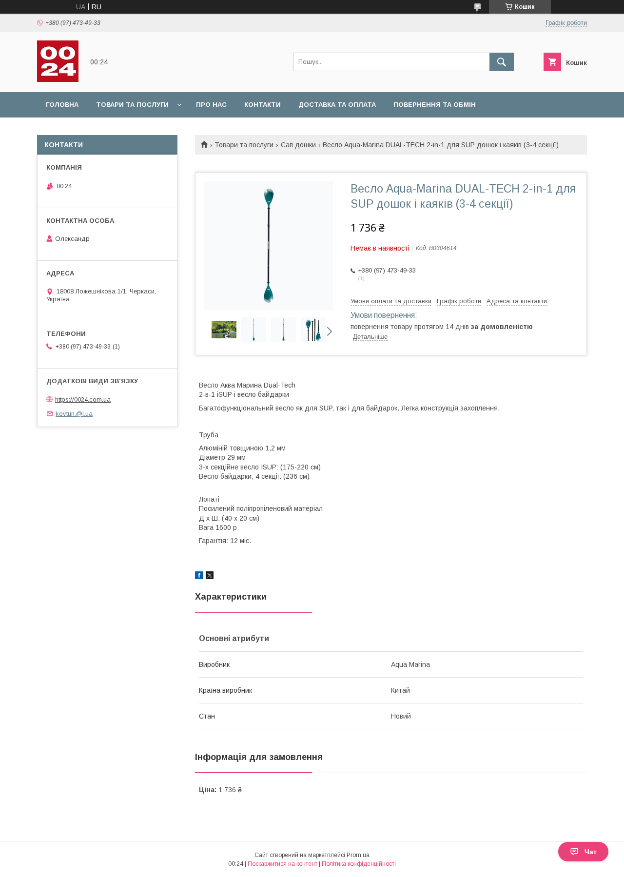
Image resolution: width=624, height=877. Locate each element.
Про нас (211, 104)
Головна (62, 104)
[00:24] (57, 79)
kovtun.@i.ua (74, 413)
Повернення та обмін (434, 104)
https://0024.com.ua (83, 399)
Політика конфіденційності (359, 863)
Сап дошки (298, 145)
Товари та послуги (132, 104)
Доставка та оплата (337, 104)
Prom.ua (358, 855)
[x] (210, 577)
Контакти (262, 104)
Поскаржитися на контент (282, 863)
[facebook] (199, 577)
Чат (591, 852)
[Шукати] (501, 62)
